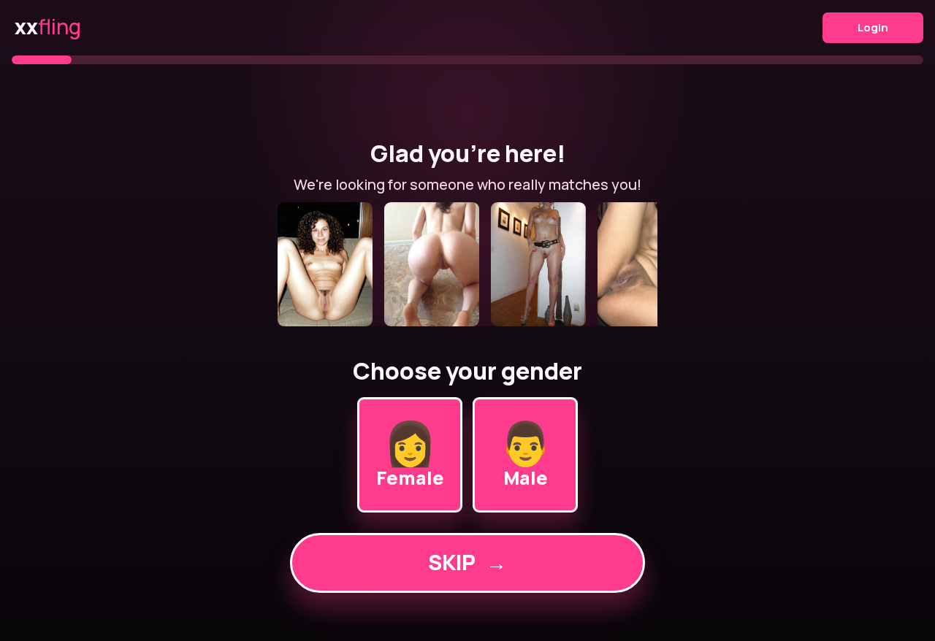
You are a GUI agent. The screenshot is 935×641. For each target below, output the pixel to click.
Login (873, 27)
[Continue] (467, 264)
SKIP (467, 562)
